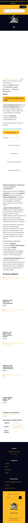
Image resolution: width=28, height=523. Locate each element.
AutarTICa (17, 520)
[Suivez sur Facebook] (12, 515)
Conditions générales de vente (13, 482)
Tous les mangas (16, 79)
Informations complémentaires (11, 412)
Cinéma (7, 463)
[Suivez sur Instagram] (15, 515)
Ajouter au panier (11, 132)
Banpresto (16, 423)
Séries (6, 466)
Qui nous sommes (10, 488)
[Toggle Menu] (14, 27)
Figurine (16, 431)
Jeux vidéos (8, 469)
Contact (7, 485)
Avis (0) (5, 416)
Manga (9, 79)
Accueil (4, 79)
